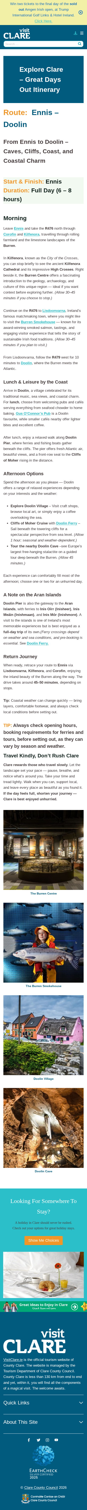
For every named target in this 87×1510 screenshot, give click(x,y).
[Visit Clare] (19, 33)
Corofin (9, 234)
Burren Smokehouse (38, 322)
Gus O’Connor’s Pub (33, 414)
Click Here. (43, 21)
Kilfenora (31, 234)
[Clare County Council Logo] (43, 1499)
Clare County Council (41, 1488)
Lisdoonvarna (53, 311)
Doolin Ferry (66, 523)
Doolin (26, 363)
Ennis (18, 228)
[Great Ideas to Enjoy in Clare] (43, 1306)
